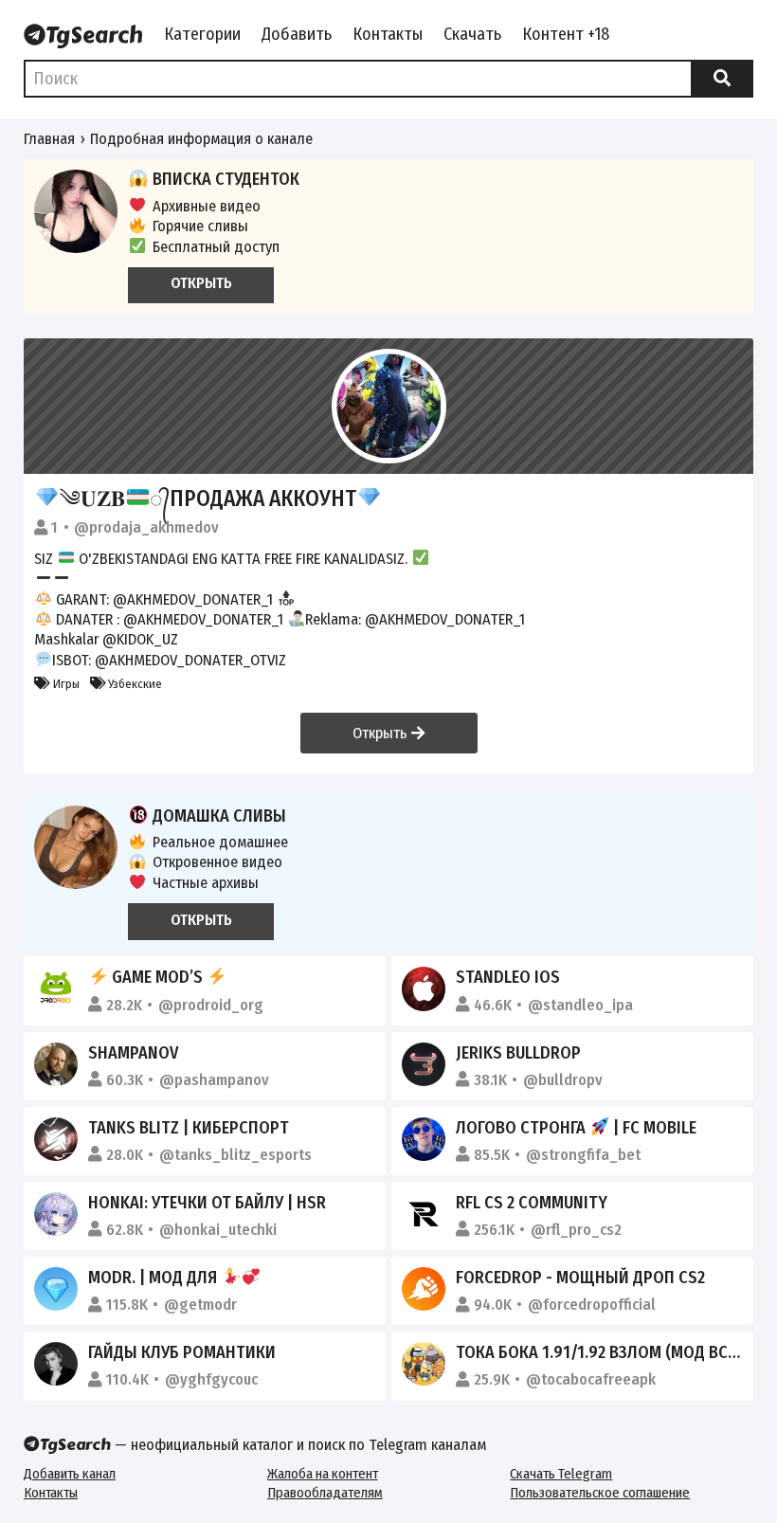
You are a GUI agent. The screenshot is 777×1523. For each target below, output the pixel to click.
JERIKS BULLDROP (518, 1053)
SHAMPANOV (133, 1053)
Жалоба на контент (322, 1473)
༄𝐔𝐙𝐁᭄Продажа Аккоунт (208, 498)
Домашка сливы (219, 816)
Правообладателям (325, 1492)
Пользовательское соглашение (600, 1492)
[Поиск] (722, 79)
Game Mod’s (157, 977)
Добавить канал (70, 1473)
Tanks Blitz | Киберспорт (188, 1127)
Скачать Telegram (561, 1473)
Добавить (297, 34)
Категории (202, 34)
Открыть (381, 733)
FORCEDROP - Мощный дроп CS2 (580, 1277)
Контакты (387, 34)
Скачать (472, 34)
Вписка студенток (226, 179)
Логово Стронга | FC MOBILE (576, 1127)
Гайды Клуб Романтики (182, 1352)
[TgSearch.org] (83, 37)
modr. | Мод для (154, 1277)
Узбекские (133, 684)
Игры (65, 684)
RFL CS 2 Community (531, 1202)
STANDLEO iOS (508, 977)
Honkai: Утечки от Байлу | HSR (207, 1202)
